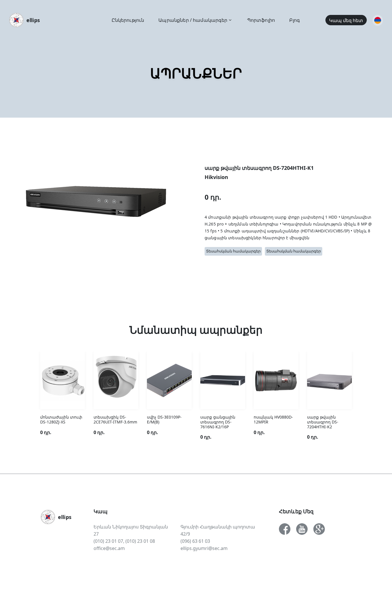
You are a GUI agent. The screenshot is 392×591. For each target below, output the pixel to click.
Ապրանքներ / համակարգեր (192, 20)
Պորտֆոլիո (261, 20)
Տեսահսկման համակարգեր (233, 251)
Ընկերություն (128, 20)
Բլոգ (294, 20)
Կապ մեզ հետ (346, 20)
